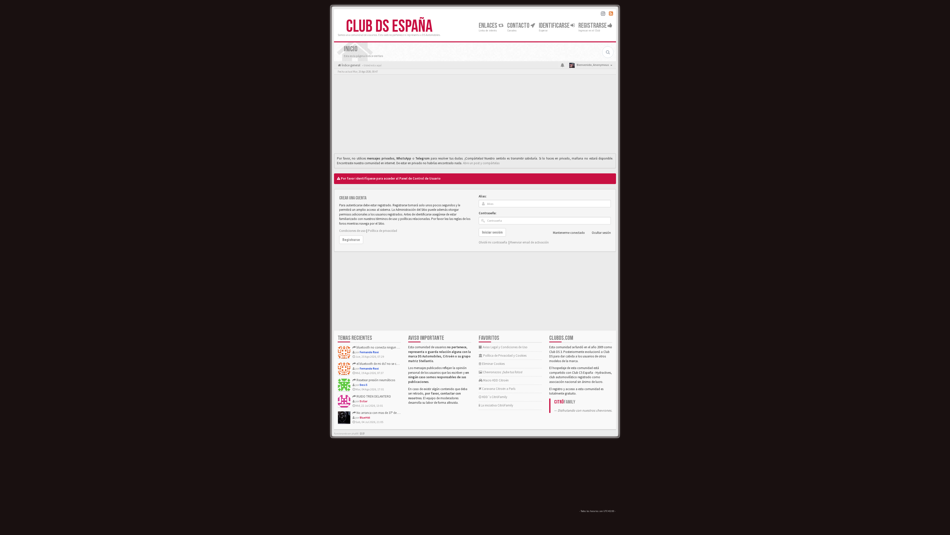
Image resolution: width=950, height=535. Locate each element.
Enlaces (488, 26)
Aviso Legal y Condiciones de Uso (504, 347)
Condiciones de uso (352, 231)
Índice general (350, 65)
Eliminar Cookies (493, 364)
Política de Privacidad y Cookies (504, 355)
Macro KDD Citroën (495, 380)
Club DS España (389, 26)
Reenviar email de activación (529, 242)
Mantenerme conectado (569, 233)
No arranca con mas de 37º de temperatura (385, 413)
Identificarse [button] (554, 26)
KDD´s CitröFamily (494, 397)
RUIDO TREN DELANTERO (373, 396)
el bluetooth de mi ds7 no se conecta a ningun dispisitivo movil (398, 364)
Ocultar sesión (601, 233)
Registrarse (593, 26)
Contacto (518, 26)
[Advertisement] (475, 115)
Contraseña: (487, 213)
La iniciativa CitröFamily (496, 405)
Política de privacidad (382, 231)
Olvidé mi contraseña (493, 242)
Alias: (482, 196)
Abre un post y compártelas (481, 163)
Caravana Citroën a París (498, 389)
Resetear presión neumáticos (375, 380)
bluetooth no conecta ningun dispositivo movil (388, 347)
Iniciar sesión (492, 232)
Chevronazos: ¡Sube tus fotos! (502, 372)
